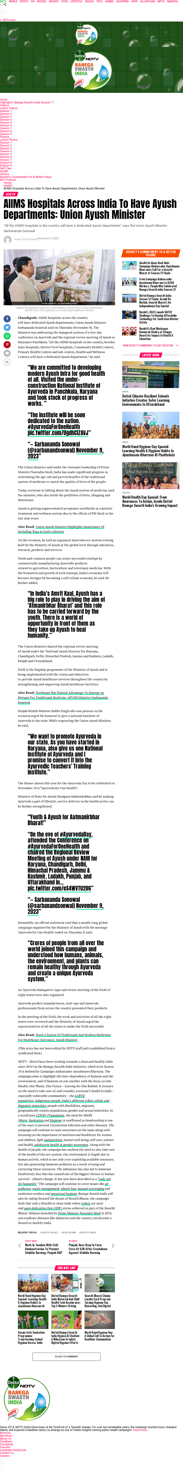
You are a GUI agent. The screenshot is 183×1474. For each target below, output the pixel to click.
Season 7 (6, 128)
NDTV (3, 1)
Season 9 (6, 134)
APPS (134, 1)
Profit (24, 1)
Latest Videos (9, 108)
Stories (4, 174)
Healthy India (87, 1232)
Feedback (6, 1441)
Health (4, 171)
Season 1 (6, 111)
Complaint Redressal (13, 1450)
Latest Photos (9, 139)
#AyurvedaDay (75, 834)
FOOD (64, 1)
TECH (99, 1)
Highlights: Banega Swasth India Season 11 (27, 102)
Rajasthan (147, 1)
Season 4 (6, 119)
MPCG (161, 1)
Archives (5, 1433)
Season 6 (6, 125)
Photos (4, 137)
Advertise (6, 1435)
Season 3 (6, 116)
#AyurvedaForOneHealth (54, 427)
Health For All (49, 1232)
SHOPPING (122, 1)
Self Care (6, 168)
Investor (5, 1447)
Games (109, 1)
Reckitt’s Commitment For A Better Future (26, 177)
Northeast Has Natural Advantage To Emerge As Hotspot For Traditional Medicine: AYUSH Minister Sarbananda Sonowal (63, 698)
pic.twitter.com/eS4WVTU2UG (59, 888)
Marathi (172, 1)
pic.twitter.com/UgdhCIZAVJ (58, 433)
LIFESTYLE (76, 1)
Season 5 (6, 122)
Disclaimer (6, 1444)
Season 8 (6, 131)
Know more (140, 1430)
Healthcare (69, 1232)
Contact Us (7, 1453)
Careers (5, 1456)
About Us (5, 1438)
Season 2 (6, 114)
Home (4, 99)
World (13, 1)
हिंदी (32, 1)
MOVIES (41, 1)
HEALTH (89, 1)
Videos (4, 105)
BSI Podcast (8, 180)
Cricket (54, 1)
